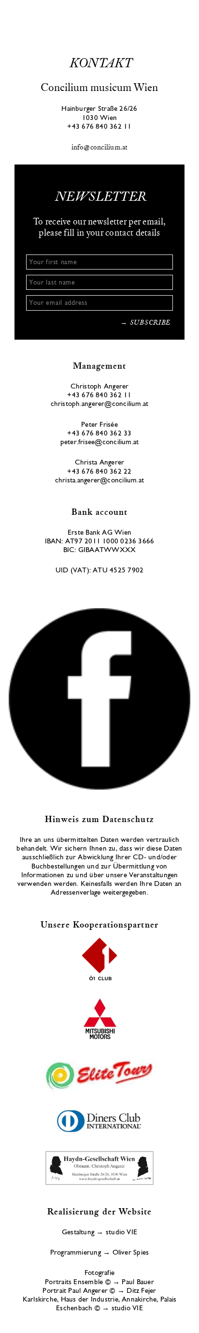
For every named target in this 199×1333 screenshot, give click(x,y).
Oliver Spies (131, 1253)
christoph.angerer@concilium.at (100, 404)
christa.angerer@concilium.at (99, 481)
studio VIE (121, 1233)
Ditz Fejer (141, 1291)
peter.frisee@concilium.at (99, 443)
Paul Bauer (138, 1283)
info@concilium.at (99, 147)
